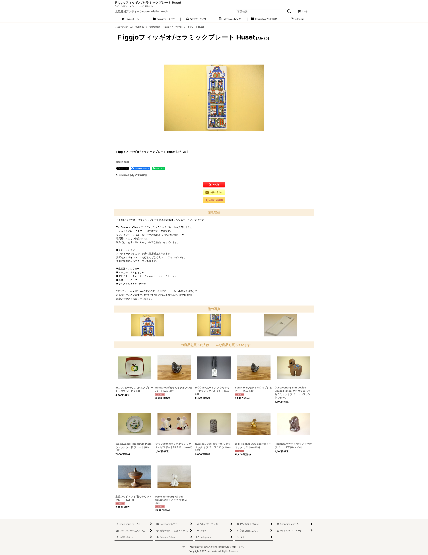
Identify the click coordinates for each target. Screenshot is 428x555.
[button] (214, 184)
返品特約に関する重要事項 (133, 175)
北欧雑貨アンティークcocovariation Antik (141, 11)
